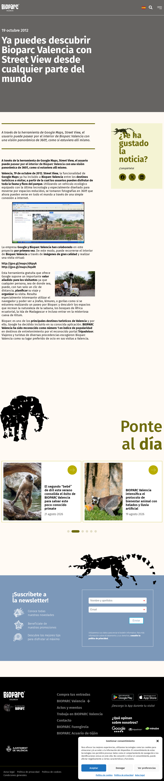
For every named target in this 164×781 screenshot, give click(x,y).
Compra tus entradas (73, 694)
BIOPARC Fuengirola (73, 727)
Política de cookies (104, 775)
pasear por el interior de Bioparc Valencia (38, 164)
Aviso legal (140, 775)
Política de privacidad (123, 775)
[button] (157, 741)
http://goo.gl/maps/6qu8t (19, 267)
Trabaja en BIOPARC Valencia (80, 714)
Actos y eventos (69, 707)
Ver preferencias (147, 768)
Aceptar (94, 768)
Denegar (120, 768)
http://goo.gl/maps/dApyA (19, 263)
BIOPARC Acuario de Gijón (77, 733)
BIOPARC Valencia (71, 701)
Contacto (64, 720)
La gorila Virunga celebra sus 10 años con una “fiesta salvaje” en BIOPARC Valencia (140, 501)
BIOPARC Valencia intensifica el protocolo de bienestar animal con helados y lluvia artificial (60, 499)
